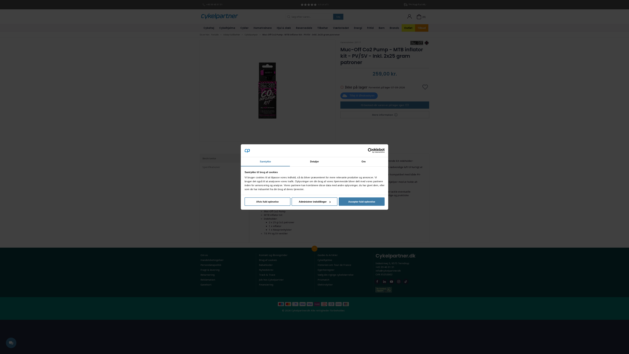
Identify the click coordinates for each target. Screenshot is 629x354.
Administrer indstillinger (313, 201)
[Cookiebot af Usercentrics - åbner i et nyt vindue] (370, 150)
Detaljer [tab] (314, 161)
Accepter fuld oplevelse (361, 201)
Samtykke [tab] (265, 161)
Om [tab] (364, 161)
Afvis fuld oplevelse (267, 201)
